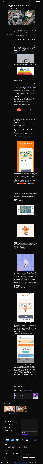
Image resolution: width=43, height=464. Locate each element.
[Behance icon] (10, 462)
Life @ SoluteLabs (25, 447)
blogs (27, 390)
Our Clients (24, 446)
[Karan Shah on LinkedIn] (19, 394)
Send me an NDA (24, 432)
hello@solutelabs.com (9, 433)
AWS (18, 446)
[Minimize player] (27, 462)
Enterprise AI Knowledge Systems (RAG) (12, 447)
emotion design (27, 65)
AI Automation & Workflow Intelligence (11, 449)
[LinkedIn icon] (4, 462)
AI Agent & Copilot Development (12, 445)
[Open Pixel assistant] (41, 462)
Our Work (24, 445)
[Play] (15, 462)
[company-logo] (4, 1)
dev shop (32, 390)
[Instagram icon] (7, 462)
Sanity (19, 447)
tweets (26, 390)
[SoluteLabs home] (6, 444)
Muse (25, 87)
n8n (18, 445)
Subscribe (29, 457)
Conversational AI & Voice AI (11, 446)
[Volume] (26, 462)
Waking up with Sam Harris (31, 87)
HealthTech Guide (32, 445)
